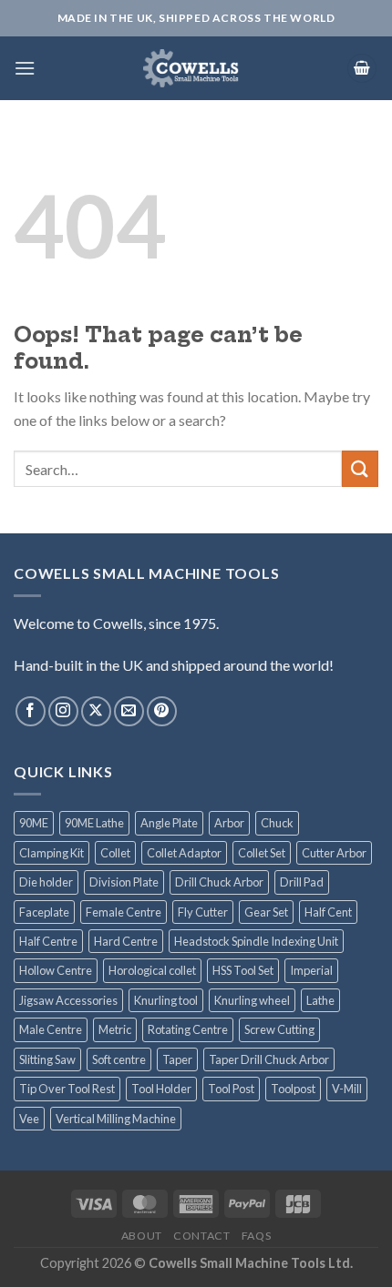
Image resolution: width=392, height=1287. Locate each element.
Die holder (46, 882)
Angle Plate (169, 823)
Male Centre (50, 1029)
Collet (115, 853)
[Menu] (25, 68)
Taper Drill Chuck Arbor (269, 1059)
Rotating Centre (188, 1029)
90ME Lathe (94, 823)
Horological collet (152, 970)
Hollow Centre (55, 970)
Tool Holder (161, 1088)
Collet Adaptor (184, 853)
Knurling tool (166, 1000)
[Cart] (362, 69)
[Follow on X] (96, 711)
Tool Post (231, 1088)
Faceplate (44, 912)
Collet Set (261, 853)
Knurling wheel (252, 1000)
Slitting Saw (47, 1059)
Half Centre (48, 941)
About (141, 1235)
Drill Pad (302, 882)
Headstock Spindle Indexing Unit (256, 941)
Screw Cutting (279, 1029)
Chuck (277, 823)
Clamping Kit (51, 853)
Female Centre (123, 912)
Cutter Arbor (334, 853)
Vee (29, 1118)
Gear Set (266, 912)
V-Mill (347, 1088)
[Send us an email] (129, 711)
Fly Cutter (203, 912)
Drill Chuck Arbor (219, 882)
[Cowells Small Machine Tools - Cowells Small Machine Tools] (191, 68)
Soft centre (119, 1059)
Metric (114, 1029)
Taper (177, 1059)
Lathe (320, 1000)
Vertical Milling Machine (116, 1118)
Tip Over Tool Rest (67, 1088)
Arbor (229, 823)
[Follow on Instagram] (63, 711)
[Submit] (360, 468)
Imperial (311, 970)
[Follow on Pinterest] (162, 711)
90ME (33, 823)
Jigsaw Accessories (68, 1000)
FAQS (256, 1235)
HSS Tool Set (242, 970)
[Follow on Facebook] (30, 711)
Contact (201, 1235)
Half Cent (328, 912)
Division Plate (124, 882)
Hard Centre (126, 941)
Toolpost (293, 1088)
